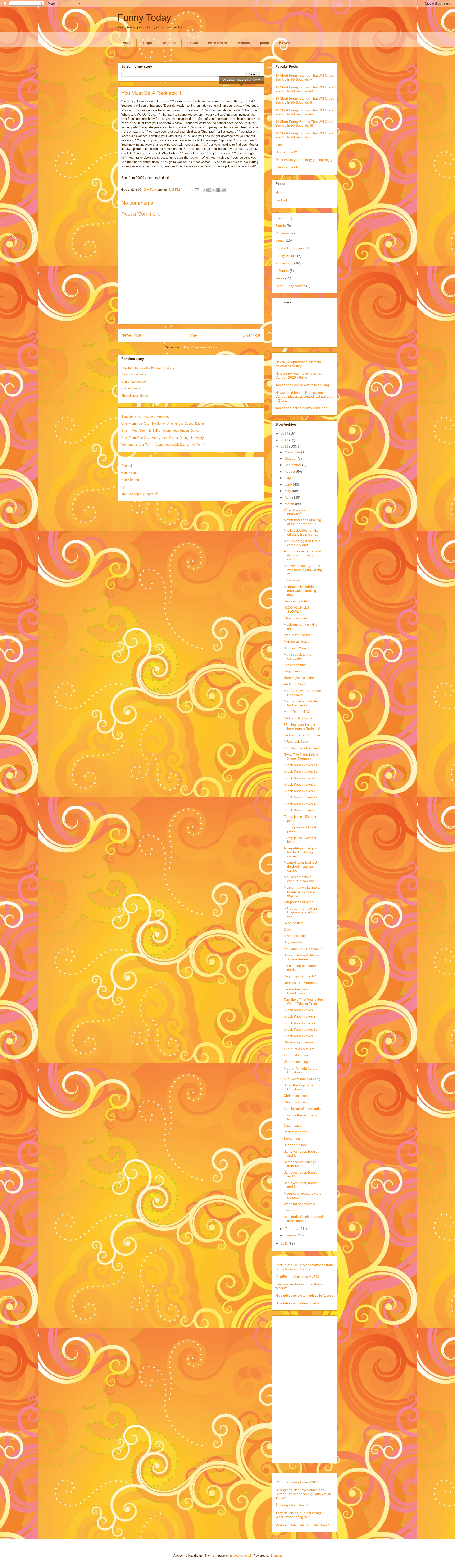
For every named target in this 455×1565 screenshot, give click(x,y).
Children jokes (131, 388)
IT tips (147, 43)
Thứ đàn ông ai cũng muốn (139, 494)
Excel (127, 43)
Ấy (123, 487)
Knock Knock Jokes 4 (300, 804)
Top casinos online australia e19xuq (302, 385)
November (293, 452)
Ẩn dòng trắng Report (291, 1505)
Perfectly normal (296, 1132)
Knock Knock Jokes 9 (300, 1016)
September (293, 465)
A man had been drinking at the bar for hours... (302, 522)
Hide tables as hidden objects (297, 1303)
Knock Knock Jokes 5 (300, 1036)
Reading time (294, 923)
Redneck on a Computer (302, 735)
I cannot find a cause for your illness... (147, 367)
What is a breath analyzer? (296, 511)
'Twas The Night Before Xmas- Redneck (301, 756)
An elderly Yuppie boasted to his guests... (303, 1218)
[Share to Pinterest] (223, 190)
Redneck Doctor (296, 684)
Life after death (286, 167)
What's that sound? (298, 635)
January (291, 1235)
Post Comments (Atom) (200, 347)
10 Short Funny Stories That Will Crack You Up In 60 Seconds (304, 135)
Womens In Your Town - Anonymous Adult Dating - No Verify (162, 444)
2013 (285, 440)
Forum (284, 43)
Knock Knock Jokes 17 (301, 771)
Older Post (251, 335)
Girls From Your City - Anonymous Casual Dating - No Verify (162, 438)
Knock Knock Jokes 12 (301, 797)
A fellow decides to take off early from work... (301, 532)
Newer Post (131, 335)
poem (264, 43)
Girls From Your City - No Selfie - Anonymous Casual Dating (162, 423)
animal (280, 218)
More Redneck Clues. (300, 711)
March (290, 504)
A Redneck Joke (296, 741)
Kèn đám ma (130, 480)
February (292, 1229)
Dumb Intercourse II (135, 381)
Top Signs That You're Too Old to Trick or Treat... (303, 1001)
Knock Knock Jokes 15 (301, 1029)
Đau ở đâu (128, 473)
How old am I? (286, 152)
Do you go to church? (300, 976)
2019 (285, 433)
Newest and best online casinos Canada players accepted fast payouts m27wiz (304, 397)
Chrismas (282, 233)
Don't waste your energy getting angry (303, 160)
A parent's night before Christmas (301, 1070)
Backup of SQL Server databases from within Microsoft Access (304, 1267)
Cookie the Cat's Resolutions (296, 991)
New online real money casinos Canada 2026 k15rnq (298, 375)
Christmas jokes (296, 618)
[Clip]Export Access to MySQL (297, 1276)
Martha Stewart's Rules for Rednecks (301, 703)
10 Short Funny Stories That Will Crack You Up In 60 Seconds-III (304, 124)
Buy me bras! (294, 942)
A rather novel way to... (137, 374)
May (288, 491)
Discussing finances (298, 1042)
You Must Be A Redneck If (303, 748)
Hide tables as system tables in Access (304, 1295)
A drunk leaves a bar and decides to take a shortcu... (302, 555)
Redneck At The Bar (299, 718)
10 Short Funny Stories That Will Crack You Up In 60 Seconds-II (304, 100)
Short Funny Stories (290, 286)
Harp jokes (292, 671)
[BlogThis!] (209, 190)
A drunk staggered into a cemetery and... (302, 543)
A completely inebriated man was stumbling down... (301, 591)
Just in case (292, 1125)
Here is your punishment (302, 678)
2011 (285, 1243)
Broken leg (292, 1138)
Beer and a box (295, 1145)
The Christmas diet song (302, 1079)
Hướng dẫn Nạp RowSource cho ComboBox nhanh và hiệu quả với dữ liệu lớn (303, 1494)
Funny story (284, 263)
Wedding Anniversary (299, 1204)
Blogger (276, 1555)
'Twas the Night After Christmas (299, 1087)
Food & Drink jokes (289, 248)
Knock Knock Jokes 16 (301, 791)
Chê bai (126, 466)
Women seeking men (299, 1062)
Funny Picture (285, 256)
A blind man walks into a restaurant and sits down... (302, 891)
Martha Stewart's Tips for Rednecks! (302, 693)
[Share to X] (214, 190)
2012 (285, 446)
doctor (280, 240)
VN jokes (169, 43)
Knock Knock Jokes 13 (301, 778)
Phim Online (218, 43)
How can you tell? (297, 601)
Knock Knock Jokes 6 (300, 1010)
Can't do (290, 1210)
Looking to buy (295, 665)
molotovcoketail (241, 1555)
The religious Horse (134, 395)
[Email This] (205, 190)
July (288, 478)
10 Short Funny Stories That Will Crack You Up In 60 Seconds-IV (304, 112)
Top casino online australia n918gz (301, 408)
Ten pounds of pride (299, 902)
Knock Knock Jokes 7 (300, 1023)
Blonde (280, 225)
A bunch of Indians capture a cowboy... (300, 879)
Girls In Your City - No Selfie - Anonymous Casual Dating (160, 430)
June (289, 484)
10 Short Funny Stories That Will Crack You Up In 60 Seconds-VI (304, 89)
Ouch (288, 929)
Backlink (281, 200)
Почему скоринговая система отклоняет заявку (298, 364)
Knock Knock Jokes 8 (300, 810)
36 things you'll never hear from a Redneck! (302, 727)
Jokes (279, 278)
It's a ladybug (294, 580)
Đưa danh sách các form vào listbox (302, 1524)
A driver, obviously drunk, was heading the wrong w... (303, 570)
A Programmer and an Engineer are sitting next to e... (300, 912)
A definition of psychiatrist (303, 1109)
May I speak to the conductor (297, 656)
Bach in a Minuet (296, 648)
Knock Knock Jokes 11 (300, 765)
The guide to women (299, 1055)
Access (244, 43)
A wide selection (296, 936)
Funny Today (144, 17)
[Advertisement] (304, 1388)
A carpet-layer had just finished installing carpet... (300, 852)
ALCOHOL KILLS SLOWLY (296, 609)
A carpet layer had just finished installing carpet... (300, 866)
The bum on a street (299, 1049)
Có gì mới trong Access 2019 (297, 1482)
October (291, 458)
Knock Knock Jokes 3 (300, 784)
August (290, 471)
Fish (278, 145)
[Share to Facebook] (218, 190)
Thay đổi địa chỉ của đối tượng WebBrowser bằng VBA (298, 1515)
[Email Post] (196, 189)
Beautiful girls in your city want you (145, 416)
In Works (282, 271)
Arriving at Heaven (297, 641)
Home (192, 335)
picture (192, 43)
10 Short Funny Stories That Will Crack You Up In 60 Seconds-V (304, 77)
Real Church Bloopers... (301, 983)
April (288, 497)
